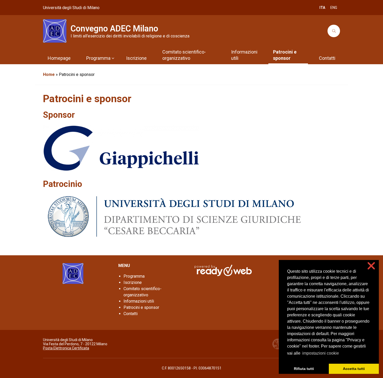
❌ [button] (371, 265)
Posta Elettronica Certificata (66, 348)
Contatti (130, 313)
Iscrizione (132, 282)
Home (49, 74)
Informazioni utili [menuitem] (244, 55)
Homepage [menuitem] (59, 58)
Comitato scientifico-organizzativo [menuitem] (184, 55)
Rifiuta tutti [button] (304, 369)
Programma (134, 276)
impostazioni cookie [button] (320, 353)
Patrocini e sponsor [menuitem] (284, 55)
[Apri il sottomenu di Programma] (112, 58)
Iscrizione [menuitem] (136, 58)
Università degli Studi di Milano (71, 7)
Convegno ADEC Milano (114, 29)
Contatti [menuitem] (327, 58)
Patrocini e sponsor (141, 307)
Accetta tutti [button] (354, 369)
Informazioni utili (138, 301)
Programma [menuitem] (98, 58)
